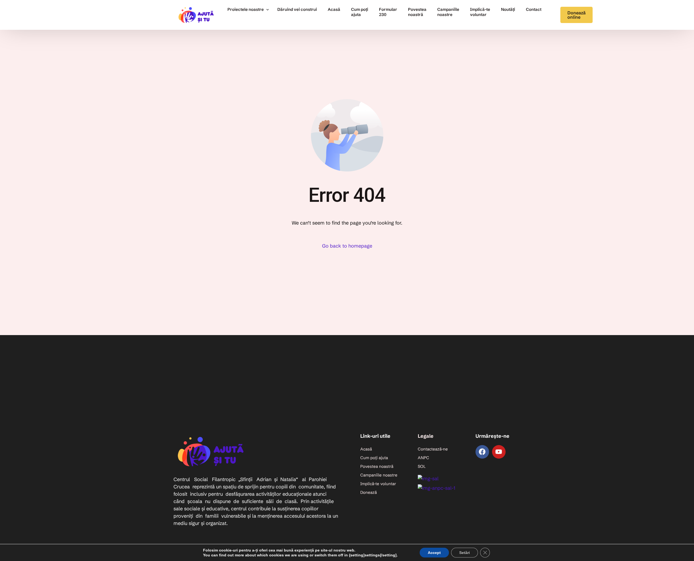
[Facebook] (482, 452)
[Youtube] (499, 452)
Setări (464, 552)
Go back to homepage (347, 246)
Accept (434, 552)
